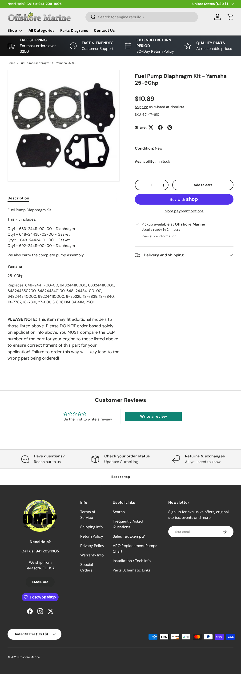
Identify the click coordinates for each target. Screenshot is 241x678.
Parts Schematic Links (132, 570)
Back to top (120, 477)
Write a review (153, 416)
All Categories (41, 30)
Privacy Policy (92, 545)
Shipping (141, 107)
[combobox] (141, 17)
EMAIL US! (40, 582)
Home (11, 63)
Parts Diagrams (74, 30)
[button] (230, 17)
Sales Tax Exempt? (129, 536)
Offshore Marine (29, 657)
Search (119, 511)
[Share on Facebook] (160, 127)
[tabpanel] (64, 256)
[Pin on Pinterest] (169, 127)
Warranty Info (92, 555)
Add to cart (203, 185)
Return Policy (91, 536)
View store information (158, 236)
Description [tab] (18, 198)
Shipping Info (91, 526)
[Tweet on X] (151, 127)
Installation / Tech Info (132, 560)
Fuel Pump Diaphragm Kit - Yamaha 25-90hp (48, 63)
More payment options (184, 211)
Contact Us (104, 30)
